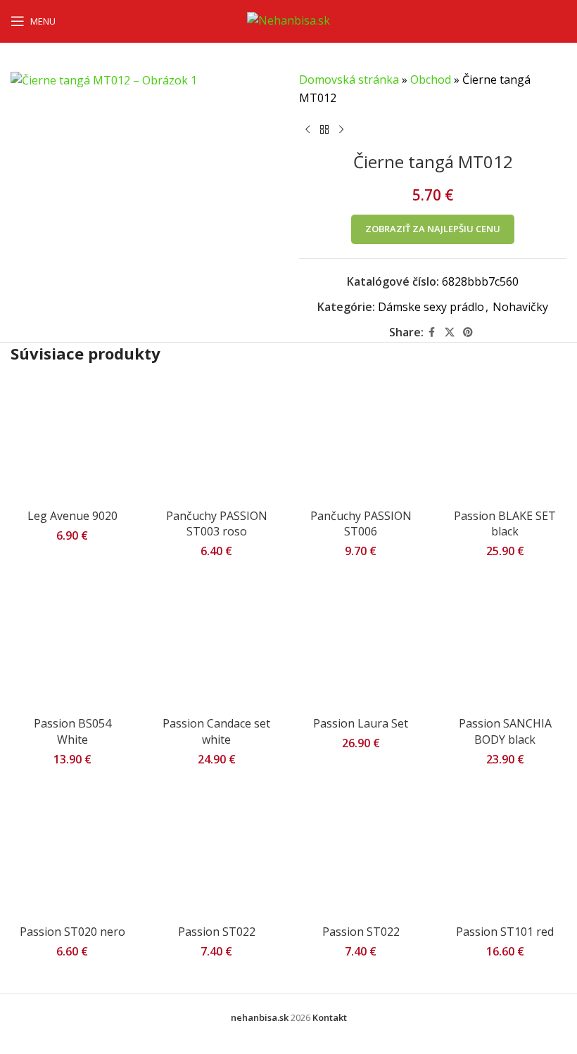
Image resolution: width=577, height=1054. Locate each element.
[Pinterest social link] (468, 332)
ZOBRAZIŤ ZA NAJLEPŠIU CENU (432, 228)
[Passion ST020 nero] (72, 856)
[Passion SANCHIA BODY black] (504, 647)
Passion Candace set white (216, 731)
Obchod (430, 79)
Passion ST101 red (505, 931)
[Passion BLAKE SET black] (504, 440)
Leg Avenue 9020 (72, 515)
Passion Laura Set (360, 723)
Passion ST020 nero (72, 931)
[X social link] (449, 332)
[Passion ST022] (216, 856)
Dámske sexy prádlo (431, 307)
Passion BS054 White (72, 731)
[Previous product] (307, 129)
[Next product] (341, 129)
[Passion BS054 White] (72, 647)
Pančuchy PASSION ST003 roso (216, 523)
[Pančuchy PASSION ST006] (360, 440)
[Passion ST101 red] (504, 856)
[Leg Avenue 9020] (72, 440)
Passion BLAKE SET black (505, 523)
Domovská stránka (349, 79)
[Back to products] (324, 129)
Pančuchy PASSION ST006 (361, 523)
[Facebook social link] (432, 332)
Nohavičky (520, 307)
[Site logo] (288, 19)
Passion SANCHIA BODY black (505, 731)
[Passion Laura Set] (360, 647)
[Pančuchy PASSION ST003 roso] (216, 440)
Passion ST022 (216, 931)
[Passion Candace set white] (216, 647)
